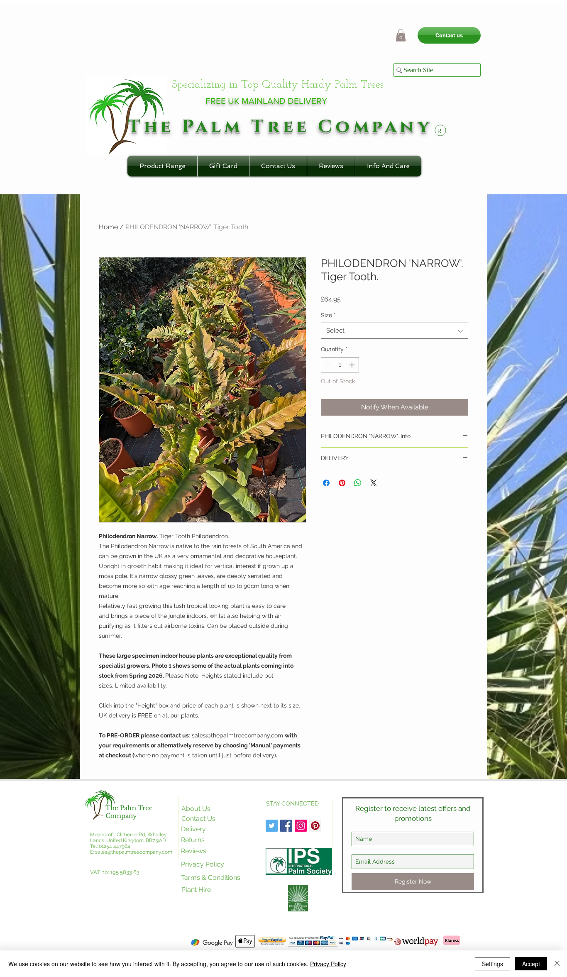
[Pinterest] (315, 826)
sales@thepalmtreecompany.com (133, 852)
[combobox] (394, 331)
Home (108, 227)
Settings (492, 964)
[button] (401, 35)
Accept (531, 964)
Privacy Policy (328, 964)
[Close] (557, 963)
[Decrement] (327, 364)
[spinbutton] (339, 364)
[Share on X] (374, 483)
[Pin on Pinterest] (342, 483)
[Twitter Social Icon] (272, 826)
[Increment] (352, 364)
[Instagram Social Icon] (301, 826)
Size (328, 315)
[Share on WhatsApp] (358, 483)
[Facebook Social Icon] (286, 826)
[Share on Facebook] (326, 483)
